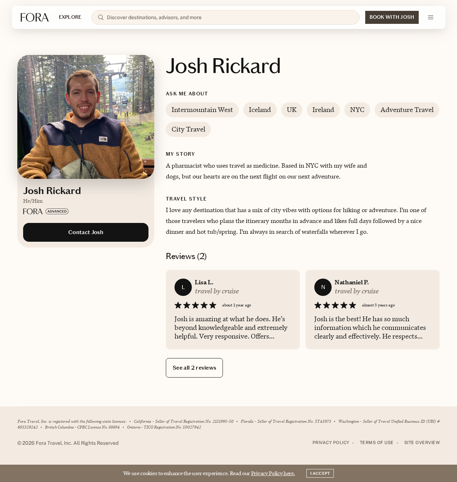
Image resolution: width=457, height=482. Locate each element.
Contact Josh (85, 232)
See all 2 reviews (194, 367)
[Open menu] (430, 17)
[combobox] (230, 17)
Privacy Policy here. (273, 473)
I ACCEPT (320, 473)
